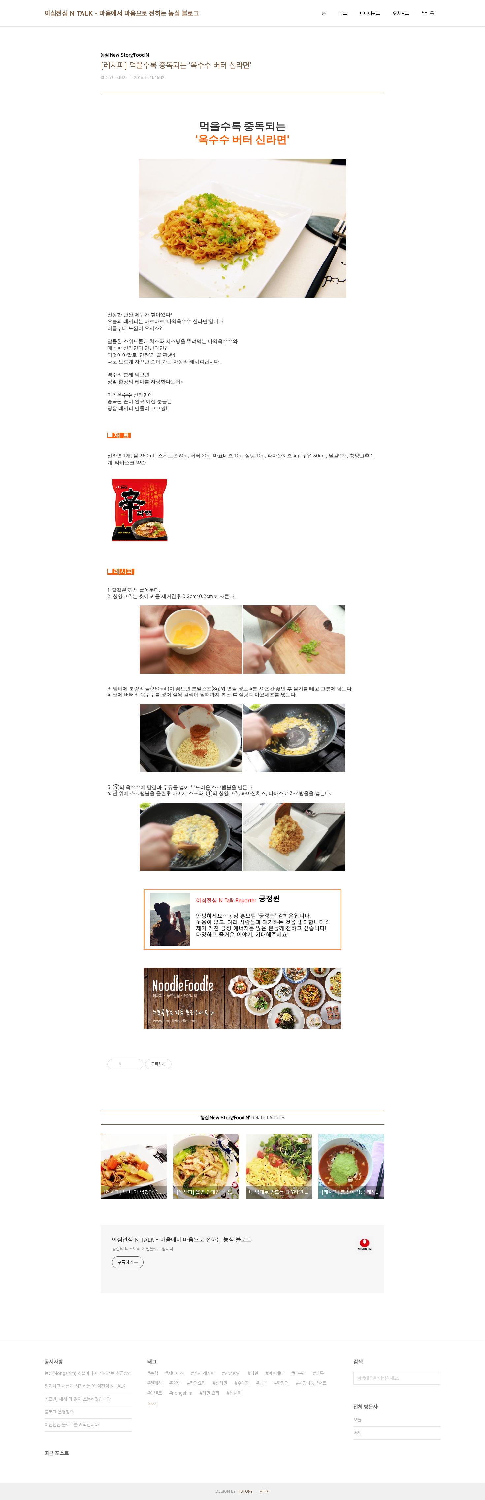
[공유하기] (127, 1064)
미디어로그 (370, 13)
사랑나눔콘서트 (312, 1383)
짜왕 (176, 1383)
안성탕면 (233, 1373)
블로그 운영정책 (59, 1411)
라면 (254, 1373)
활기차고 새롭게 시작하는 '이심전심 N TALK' (85, 1386)
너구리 (300, 1373)
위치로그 (401, 13)
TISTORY (245, 1491)
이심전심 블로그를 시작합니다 (72, 1424)
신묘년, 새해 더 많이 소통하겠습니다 (78, 1399)
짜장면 (283, 1383)
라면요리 (198, 1383)
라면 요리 (210, 1393)
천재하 (156, 1383)
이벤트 (156, 1393)
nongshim (182, 1393)
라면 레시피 (204, 1373)
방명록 (428, 13)
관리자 (265, 1491)
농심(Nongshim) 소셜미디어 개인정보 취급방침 (88, 1373)
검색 (434, 1378)
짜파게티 (276, 1373)
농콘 (263, 1383)
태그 (343, 13)
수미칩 (243, 1383)
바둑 (320, 1373)
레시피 (235, 1393)
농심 (154, 1373)
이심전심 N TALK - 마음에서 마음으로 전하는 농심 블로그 (122, 13)
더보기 (152, 1404)
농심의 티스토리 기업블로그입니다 (142, 1248)
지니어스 (176, 1373)
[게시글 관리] (136, 1064)
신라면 (221, 1383)
